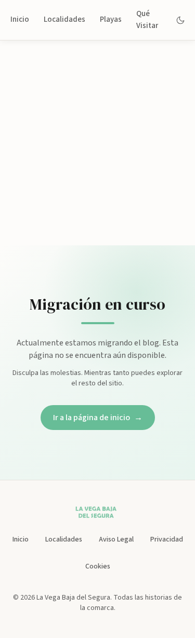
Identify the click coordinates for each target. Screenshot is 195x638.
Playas (111, 19)
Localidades (64, 19)
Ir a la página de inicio (97, 417)
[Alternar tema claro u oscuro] (180, 20)
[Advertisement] (97, 143)
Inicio (19, 19)
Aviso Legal (116, 539)
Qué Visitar (147, 19)
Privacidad (166, 539)
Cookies (97, 566)
